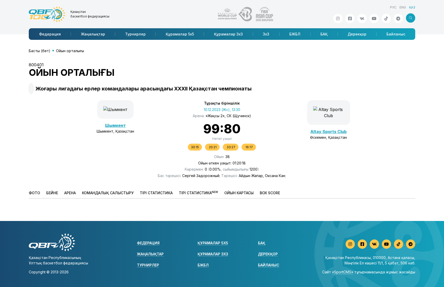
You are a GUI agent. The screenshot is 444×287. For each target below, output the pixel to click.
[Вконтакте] (362, 18)
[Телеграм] (398, 18)
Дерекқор (357, 34)
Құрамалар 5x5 (180, 34)
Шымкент (115, 125)
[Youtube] (374, 18)
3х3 (266, 34)
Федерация (50, 34)
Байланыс (395, 34)
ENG (403, 7)
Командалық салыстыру (108, 193)
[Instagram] (338, 18)
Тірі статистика (156, 193)
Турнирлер (135, 34)
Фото (34, 193)
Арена (70, 193)
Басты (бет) (39, 51)
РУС (393, 7)
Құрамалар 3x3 (228, 34)
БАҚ (324, 34)
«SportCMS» (342, 272)
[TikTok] (386, 18)
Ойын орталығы (70, 51)
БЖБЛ (294, 34)
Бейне (52, 193)
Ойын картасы (239, 193)
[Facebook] (350, 18)
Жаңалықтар (93, 34)
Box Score (270, 193)
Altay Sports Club (328, 131)
